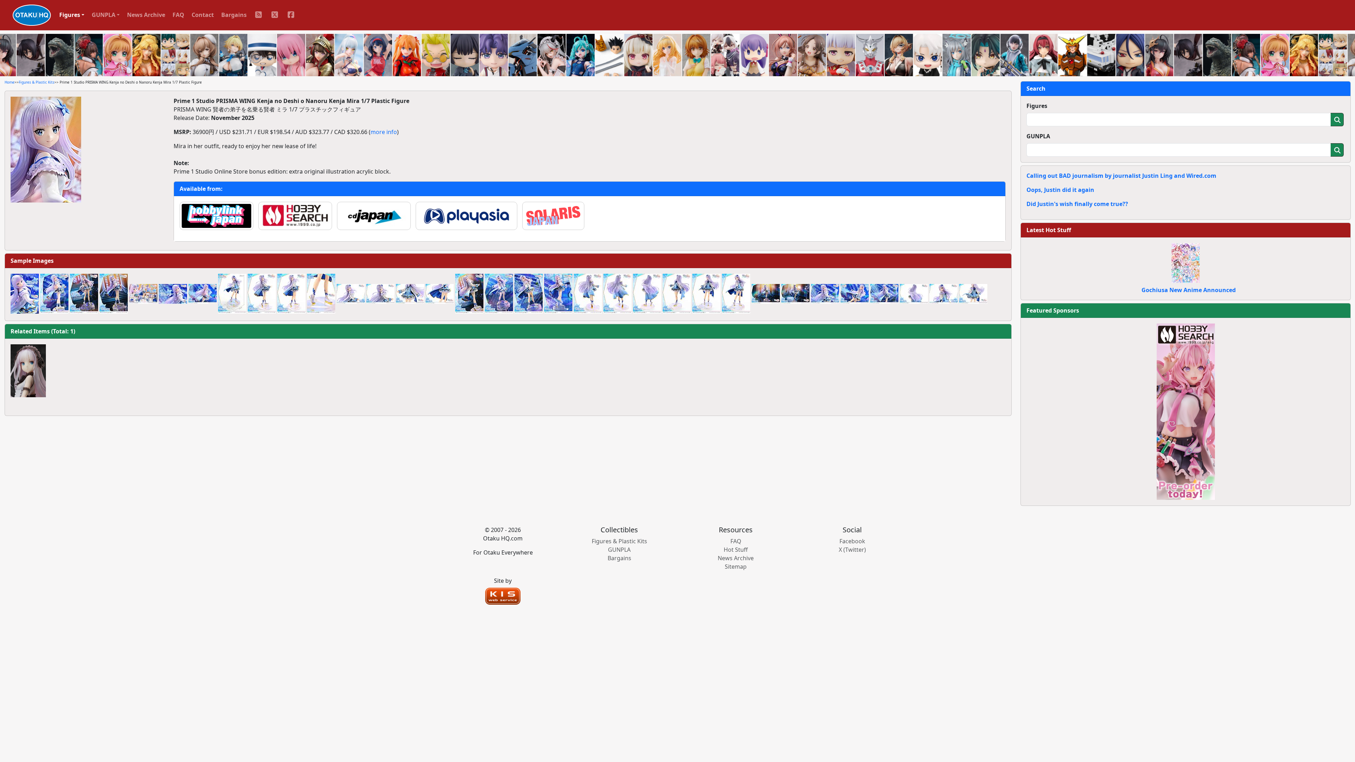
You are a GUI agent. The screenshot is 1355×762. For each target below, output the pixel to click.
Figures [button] (69, 15)
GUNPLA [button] (103, 15)
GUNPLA (1038, 136)
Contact (203, 15)
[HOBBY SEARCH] (1186, 411)
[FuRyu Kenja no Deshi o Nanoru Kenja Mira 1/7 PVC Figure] (28, 371)
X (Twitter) (852, 550)
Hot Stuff (736, 550)
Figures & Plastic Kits (36, 82)
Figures (1036, 106)
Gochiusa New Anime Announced (1189, 290)
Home (9, 82)
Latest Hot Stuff (1048, 230)
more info (384, 132)
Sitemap (736, 566)
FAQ (178, 15)
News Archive (146, 15)
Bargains (234, 15)
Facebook (852, 541)
